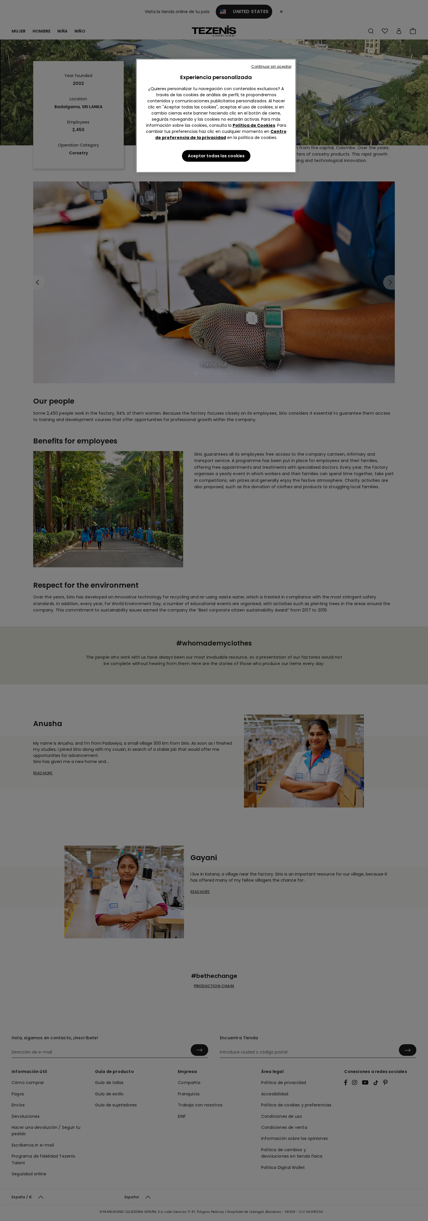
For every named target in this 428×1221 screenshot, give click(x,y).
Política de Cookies (254, 125)
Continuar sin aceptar (271, 66)
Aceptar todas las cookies (216, 156)
